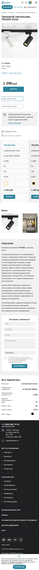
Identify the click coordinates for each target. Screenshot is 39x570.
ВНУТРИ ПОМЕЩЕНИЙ (10, 448)
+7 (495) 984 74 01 (10, 424)
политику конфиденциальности (18, 358)
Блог (4, 530)
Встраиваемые (9, 460)
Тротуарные (8, 497)
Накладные (8, 465)
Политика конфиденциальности (12, 549)
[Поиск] (22, 3)
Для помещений (30, 7)
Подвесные (8, 469)
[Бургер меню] (36, 3)
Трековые (7, 452)
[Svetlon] (6, 2)
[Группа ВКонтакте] (15, 540)
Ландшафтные (9, 485)
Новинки (20, 7)
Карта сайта (6, 545)
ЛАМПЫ (5, 515)
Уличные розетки (10, 489)
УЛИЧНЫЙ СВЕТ (8, 477)
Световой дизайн (10, 502)
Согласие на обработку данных (12, 553)
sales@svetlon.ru (12, 441)
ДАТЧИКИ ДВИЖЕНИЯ (10, 525)
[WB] (9, 540)
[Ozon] (4, 540)
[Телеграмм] (21, 540)
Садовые (7, 481)
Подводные (8, 493)
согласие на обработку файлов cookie (14, 562)
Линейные (8, 456)
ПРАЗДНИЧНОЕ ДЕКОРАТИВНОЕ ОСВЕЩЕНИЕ (19, 520)
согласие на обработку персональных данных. (17, 361)
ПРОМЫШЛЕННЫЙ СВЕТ (11, 510)
